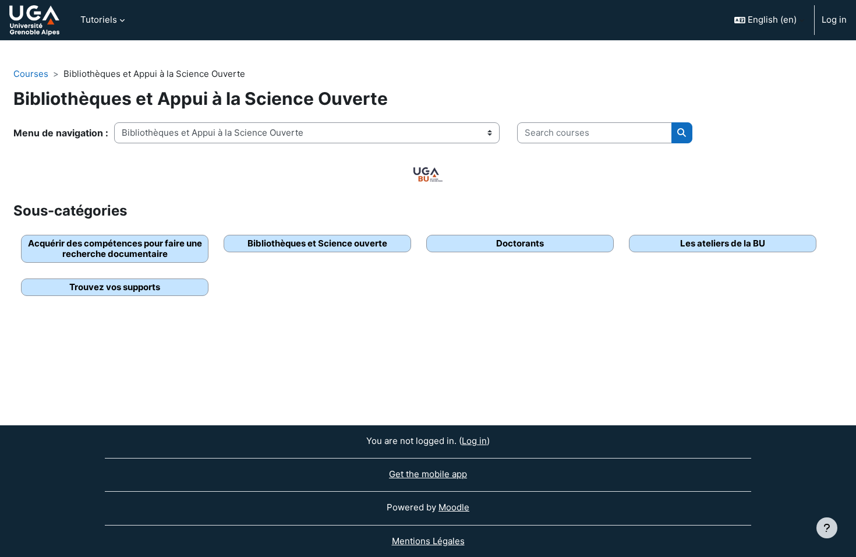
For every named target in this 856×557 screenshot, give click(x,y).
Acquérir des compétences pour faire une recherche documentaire (115, 248)
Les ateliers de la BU (722, 243)
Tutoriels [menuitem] (98, 19)
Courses (30, 73)
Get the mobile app (428, 474)
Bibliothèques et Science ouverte (317, 243)
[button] (769, 20)
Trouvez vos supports (114, 286)
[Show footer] (826, 527)
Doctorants (520, 243)
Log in (834, 19)
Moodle (453, 507)
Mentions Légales (428, 541)
